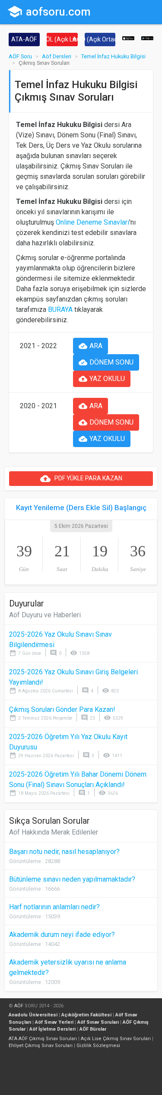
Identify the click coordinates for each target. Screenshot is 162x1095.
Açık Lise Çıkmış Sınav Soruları (116, 1038)
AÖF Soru (20, 56)
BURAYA (60, 309)
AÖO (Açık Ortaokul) (100, 39)
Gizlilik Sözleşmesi (98, 1045)
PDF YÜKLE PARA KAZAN (81, 478)
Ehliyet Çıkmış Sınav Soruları (41, 1045)
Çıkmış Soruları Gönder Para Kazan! (62, 709)
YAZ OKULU (102, 379)
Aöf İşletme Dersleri (52, 1029)
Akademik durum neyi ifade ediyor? (62, 934)
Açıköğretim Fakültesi (86, 1015)
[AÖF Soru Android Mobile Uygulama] (147, 38)
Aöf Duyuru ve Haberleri (45, 615)
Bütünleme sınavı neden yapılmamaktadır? (72, 879)
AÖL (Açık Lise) (62, 39)
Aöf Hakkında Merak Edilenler (53, 832)
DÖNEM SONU (106, 362)
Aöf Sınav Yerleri (54, 1022)
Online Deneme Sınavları (92, 222)
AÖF (18, 1006)
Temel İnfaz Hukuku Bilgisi (113, 56)
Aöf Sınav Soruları (98, 1022)
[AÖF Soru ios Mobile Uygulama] (128, 38)
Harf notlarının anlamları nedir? (54, 907)
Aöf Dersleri (56, 56)
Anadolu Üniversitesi (33, 1015)
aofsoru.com (49, 11)
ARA (90, 346)
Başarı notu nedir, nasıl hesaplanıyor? (64, 851)
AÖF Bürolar (92, 1029)
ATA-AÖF (24, 39)
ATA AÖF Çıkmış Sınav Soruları (43, 1038)
